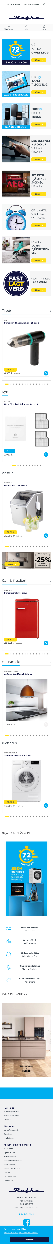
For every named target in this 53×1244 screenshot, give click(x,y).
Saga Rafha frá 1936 (12, 1168)
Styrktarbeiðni (9, 1164)
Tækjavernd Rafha (11, 1115)
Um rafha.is (8, 1180)
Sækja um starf (10, 1176)
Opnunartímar (9, 1152)
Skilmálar (7, 1119)
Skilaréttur (8, 1134)
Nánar (37, 60)
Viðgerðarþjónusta (11, 1130)
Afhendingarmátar (11, 1111)
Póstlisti (7, 1172)
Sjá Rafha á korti (27, 1214)
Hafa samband (33, 4)
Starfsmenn (8, 1148)
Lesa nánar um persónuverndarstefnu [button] (21, 1233)
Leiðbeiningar (9, 1138)
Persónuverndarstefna (13, 1160)
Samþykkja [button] (29, 1239)
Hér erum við (15, 4)
